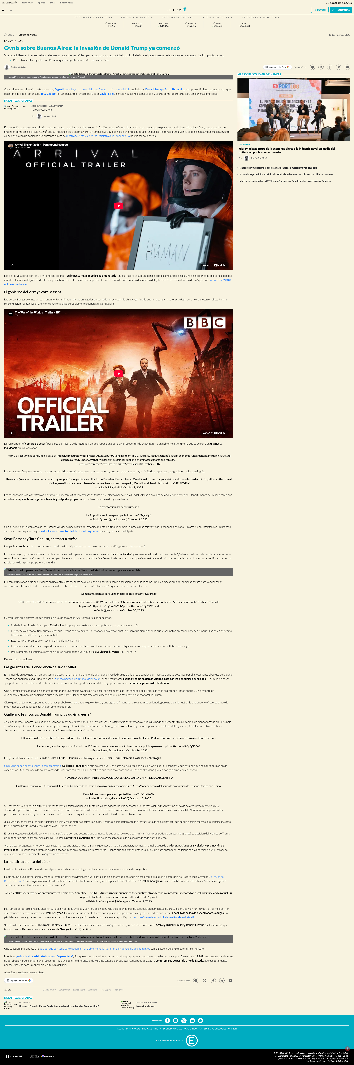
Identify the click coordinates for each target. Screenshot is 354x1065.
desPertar (119, 989)
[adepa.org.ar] (34, 1057)
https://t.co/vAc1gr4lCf (143, 897)
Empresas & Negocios (260, 17)
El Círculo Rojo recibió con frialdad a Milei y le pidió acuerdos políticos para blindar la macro (286, 174)
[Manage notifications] (347, 1048)
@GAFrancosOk (48, 785)
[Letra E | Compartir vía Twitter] (321, 67)
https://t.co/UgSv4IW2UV (107, 606)
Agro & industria (218, 17)
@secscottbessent (29, 479)
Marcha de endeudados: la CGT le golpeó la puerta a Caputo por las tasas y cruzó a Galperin (285, 181)
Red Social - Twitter (183, 1020)
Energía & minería (137, 17)
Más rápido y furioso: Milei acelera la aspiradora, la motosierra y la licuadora (278, 167)
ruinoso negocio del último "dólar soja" (77, 679)
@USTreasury (19, 455)
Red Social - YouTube (192, 1020)
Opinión (232, 1029)
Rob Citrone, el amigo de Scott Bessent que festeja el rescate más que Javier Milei (61, 60)
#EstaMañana (141, 785)
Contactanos (156, 1020)
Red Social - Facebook (167, 1020)
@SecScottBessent (16, 892)
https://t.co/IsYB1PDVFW (173, 483)
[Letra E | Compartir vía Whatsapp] (312, 67)
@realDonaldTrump (144, 479)
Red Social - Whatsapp (200, 1020)
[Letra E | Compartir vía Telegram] (338, 67)
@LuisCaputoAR (106, 455)
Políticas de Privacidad (338, 1061)
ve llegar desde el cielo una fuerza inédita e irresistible (92, 89)
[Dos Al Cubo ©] (14, 1056)
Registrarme (343, 9)
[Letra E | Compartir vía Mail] (347, 67)
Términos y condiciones (316, 1061)
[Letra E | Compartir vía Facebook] (329, 67)
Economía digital (178, 17)
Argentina (92, 989)
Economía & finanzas (93, 17)
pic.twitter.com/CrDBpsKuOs (136, 794)
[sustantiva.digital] (47, 1056)
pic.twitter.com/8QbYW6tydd (141, 606)
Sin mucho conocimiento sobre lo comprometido (32, 765)
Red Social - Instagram (175, 1020)
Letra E (11, 34)
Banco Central (66, 2)
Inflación (41, 2)
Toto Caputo (27, 2)
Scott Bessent (173, 89)
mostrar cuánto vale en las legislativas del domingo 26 (98, 136)
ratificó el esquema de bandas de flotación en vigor (159, 646)
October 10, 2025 (133, 610)
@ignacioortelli (120, 785)
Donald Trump (153, 89)
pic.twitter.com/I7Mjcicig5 (135, 515)
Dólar (52, 2)
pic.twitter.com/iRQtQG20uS (182, 746)
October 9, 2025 (152, 463)
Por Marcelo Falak (18, 67)
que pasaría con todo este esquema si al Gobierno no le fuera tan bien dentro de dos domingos (95, 948)
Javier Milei (107, 93)
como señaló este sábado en (163, 917)
